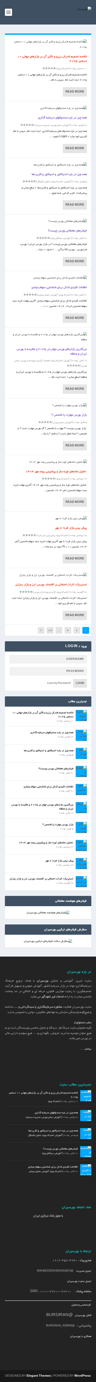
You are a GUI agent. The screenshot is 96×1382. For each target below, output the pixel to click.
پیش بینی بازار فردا (46, 535)
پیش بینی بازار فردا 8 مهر (71, 528)
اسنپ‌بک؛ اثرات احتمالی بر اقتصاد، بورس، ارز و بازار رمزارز (51, 585)
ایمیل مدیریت (83, 1271)
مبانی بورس (56, 125)
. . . (86, 1048)
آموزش (66, 125)
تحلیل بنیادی (44, 295)
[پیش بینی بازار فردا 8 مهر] (48, 518)
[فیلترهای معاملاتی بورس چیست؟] (48, 221)
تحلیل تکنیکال (43, 181)
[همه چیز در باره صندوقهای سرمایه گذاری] (48, 108)
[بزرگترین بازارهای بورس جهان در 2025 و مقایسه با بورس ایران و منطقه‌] (48, 337)
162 (50, 630)
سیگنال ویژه (57, 238)
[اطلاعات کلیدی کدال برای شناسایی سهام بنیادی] (48, 278)
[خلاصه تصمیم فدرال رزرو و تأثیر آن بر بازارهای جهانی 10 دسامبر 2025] (48, 44)
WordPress (82, 1376)
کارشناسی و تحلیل (81, 1304)
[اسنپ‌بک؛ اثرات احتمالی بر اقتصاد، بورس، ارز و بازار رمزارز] (48, 575)
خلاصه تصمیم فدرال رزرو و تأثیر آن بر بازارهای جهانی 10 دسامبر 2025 (52, 59)
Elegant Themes (39, 1376)
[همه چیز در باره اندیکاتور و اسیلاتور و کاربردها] (48, 165)
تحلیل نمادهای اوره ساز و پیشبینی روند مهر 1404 (56, 471)
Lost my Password (59, 683)
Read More (74, 91)
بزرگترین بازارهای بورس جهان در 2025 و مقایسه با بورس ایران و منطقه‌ (52, 351)
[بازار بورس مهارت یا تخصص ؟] (48, 405)
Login (80, 683)
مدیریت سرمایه (42, 125)
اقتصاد (47, 361)
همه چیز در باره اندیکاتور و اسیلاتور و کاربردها (59, 174)
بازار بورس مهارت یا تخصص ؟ (69, 415)
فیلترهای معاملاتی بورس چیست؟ (67, 231)
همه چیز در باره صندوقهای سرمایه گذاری (62, 118)
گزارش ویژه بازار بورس (31, 361)
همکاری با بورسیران (80, 1336)
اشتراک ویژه (63, 68)
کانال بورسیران (82, 1315)
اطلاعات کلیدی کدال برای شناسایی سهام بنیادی (59, 287)
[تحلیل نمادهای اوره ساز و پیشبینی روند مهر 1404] (48, 462)
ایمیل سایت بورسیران (79, 1281)
